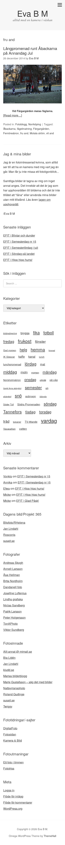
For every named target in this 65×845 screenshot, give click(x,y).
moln (24, 372)
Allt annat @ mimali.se (17, 651)
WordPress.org (12, 808)
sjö (47, 388)
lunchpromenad (12, 364)
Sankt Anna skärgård (12, 388)
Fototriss (8, 768)
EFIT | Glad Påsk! (27, 501)
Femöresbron (11, 133)
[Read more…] (12, 115)
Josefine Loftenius (15, 593)
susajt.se (9, 541)
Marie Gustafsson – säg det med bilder (27, 682)
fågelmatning (24, 128)
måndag (50, 372)
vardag (49, 420)
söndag (50, 403)
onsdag (30, 379)
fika (36, 332)
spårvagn (30, 396)
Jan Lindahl (10, 529)
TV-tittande (31, 421)
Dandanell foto (12, 587)
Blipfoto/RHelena (14, 522)
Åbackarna (9, 128)
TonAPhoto (10, 624)
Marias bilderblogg (15, 676)
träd (6, 421)
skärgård (7, 396)
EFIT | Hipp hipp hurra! (17, 260)
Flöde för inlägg (13, 796)
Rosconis (9, 535)
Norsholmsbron (12, 380)
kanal (31, 356)
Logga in (8, 790)
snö (18, 395)
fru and (24, 133)
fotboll (48, 332)
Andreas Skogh (13, 563)
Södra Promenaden (28, 404)
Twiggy (7, 706)
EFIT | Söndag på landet (18, 254)
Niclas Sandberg (14, 605)
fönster (40, 341)
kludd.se (8, 670)
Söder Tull (8, 404)
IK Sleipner (9, 356)
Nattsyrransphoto (14, 688)
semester (33, 387)
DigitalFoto (10, 728)
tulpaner (17, 421)
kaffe (21, 356)
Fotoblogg (21, 124)
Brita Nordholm (13, 581)
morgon (35, 372)
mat (42, 364)
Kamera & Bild (12, 740)
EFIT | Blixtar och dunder (19, 235)
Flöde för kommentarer (17, 802)
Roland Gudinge (13, 694)
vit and (50, 133)
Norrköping (34, 124)
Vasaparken (9, 428)
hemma (38, 349)
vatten (23, 428)
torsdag (45, 411)
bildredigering (10, 333)
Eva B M (32, 13)
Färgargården (41, 128)
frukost (24, 341)
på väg (54, 380)
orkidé (43, 380)
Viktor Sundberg (13, 630)
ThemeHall (50, 836)
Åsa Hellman (11, 575)
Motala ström (37, 133)
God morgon (9, 350)
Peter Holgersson (14, 617)
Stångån (43, 396)
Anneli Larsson (13, 569)
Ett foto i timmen (13, 762)
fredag (8, 341)
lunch (41, 356)
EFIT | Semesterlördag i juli (20, 248)
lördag (30, 363)
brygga (25, 333)
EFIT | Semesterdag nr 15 (19, 241)
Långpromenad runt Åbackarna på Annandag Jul (30, 51)
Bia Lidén (9, 658)
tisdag (30, 411)
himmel (52, 350)
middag (10, 372)
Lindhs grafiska (13, 599)
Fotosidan (9, 734)
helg (23, 349)
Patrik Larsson (12, 611)
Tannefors (12, 411)
